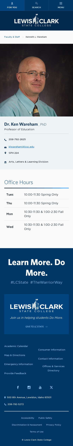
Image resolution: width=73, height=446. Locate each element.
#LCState (19, 282)
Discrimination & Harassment (27, 425)
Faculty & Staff (12, 37)
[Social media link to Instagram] (30, 387)
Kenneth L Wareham (36, 37)
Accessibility (27, 418)
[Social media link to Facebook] (19, 387)
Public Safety (45, 418)
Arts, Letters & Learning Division (28, 161)
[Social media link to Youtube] (42, 387)
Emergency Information (18, 364)
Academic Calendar (16, 346)
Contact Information (50, 358)
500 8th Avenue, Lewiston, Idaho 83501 (29, 397)
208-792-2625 (17, 139)
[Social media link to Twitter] (53, 387)
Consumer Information (51, 349)
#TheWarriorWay (46, 282)
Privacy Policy (53, 425)
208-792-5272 (16, 404)
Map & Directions (14, 355)
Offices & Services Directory (53, 368)
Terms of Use (36, 431)
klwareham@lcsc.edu (21, 146)
